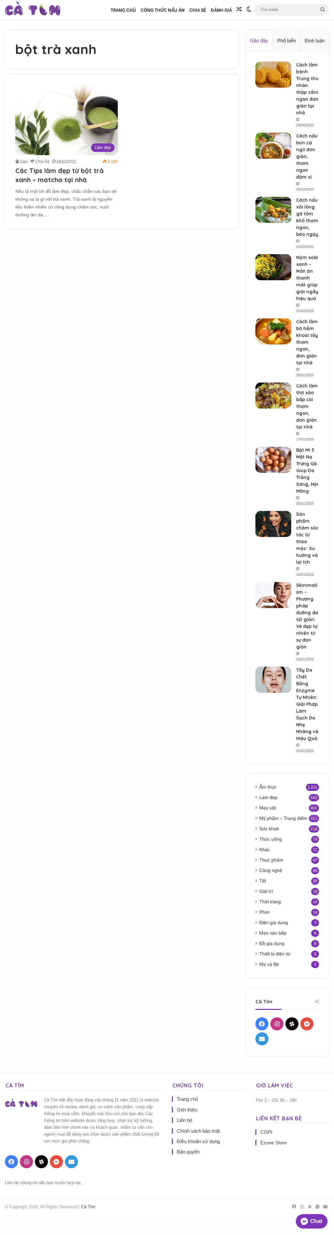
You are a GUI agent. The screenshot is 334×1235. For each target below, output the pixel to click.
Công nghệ (270, 870)
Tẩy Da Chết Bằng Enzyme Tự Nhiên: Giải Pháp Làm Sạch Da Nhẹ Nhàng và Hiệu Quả (307, 704)
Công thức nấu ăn (163, 9)
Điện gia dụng (273, 922)
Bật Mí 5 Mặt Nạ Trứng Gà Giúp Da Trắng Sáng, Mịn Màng (307, 470)
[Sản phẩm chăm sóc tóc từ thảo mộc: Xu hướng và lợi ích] (273, 524)
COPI (266, 1132)
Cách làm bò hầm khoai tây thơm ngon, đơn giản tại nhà (307, 342)
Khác (264, 849)
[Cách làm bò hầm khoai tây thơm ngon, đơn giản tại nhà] (273, 331)
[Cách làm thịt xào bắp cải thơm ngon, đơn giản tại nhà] (273, 396)
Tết (262, 881)
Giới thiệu (187, 1109)
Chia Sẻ (197, 9)
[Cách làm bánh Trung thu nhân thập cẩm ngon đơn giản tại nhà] (273, 75)
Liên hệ (184, 1120)
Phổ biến (286, 40)
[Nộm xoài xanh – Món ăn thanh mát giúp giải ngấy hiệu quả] (273, 267)
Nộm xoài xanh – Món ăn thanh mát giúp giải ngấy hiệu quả (307, 277)
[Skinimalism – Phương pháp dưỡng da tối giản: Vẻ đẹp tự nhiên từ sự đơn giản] (273, 595)
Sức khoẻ (269, 828)
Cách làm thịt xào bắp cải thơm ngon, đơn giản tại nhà (307, 406)
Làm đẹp (268, 797)
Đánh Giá (221, 9)
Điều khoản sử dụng (198, 1141)
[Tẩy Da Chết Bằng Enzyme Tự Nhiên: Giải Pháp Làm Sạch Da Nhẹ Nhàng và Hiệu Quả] (273, 680)
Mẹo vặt (267, 808)
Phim (264, 912)
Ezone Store (273, 1142)
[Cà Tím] (33, 10)
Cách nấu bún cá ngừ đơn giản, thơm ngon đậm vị (307, 156)
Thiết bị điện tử (274, 954)
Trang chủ (123, 9)
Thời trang (270, 901)
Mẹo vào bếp (272, 933)
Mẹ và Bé (269, 964)
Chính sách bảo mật (198, 1131)
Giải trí (266, 891)
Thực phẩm (271, 860)
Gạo (24, 161)
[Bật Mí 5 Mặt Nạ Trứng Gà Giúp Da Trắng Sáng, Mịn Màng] (273, 460)
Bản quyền (188, 1152)
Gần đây (259, 40)
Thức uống (270, 839)
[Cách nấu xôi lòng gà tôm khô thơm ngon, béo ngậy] (273, 210)
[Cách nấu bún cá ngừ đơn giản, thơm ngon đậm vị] (273, 146)
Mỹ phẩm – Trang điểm (283, 818)
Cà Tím (88, 1206)
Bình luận (315, 40)
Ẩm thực (268, 787)
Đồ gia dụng (271, 943)
